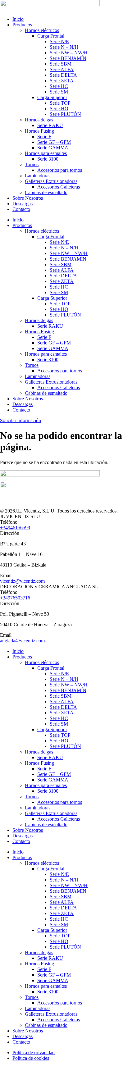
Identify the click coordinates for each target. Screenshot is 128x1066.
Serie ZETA (62, 80)
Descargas (22, 203)
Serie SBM (60, 63)
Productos (22, 24)
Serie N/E (59, 41)
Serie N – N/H (64, 47)
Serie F (44, 136)
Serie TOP (60, 103)
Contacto (21, 209)
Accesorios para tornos (59, 170)
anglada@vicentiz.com (22, 640)
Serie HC (59, 86)
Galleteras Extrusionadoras (51, 181)
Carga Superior (52, 97)
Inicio (18, 19)
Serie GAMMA (52, 147)
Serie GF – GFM (54, 142)
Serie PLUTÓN (65, 114)
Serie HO (59, 108)
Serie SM (59, 91)
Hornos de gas (39, 119)
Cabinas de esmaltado (46, 192)
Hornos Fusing (39, 131)
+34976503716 (15, 597)
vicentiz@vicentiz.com (22, 581)
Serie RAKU (50, 125)
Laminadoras (37, 175)
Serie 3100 (47, 159)
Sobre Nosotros (27, 198)
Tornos (32, 164)
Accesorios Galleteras (58, 186)
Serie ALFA (62, 69)
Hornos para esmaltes (46, 153)
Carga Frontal (50, 36)
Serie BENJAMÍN (68, 58)
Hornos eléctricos (42, 30)
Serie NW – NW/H (69, 52)
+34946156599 (15, 527)
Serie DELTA (63, 75)
